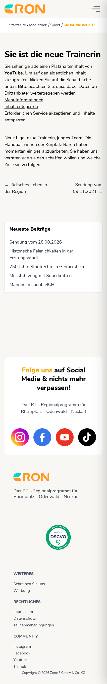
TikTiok (19, 666)
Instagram (22, 646)
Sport (55, 25)
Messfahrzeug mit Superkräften (40, 276)
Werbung (21, 590)
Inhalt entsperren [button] (21, 106)
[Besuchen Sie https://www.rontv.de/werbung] (53, 320)
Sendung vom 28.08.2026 (35, 242)
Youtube (20, 660)
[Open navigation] (96, 9)
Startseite (17, 25)
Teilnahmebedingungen (33, 625)
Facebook (21, 653)
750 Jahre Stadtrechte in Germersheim (47, 267)
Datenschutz (24, 618)
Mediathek (38, 25)
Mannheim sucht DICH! (32, 285)
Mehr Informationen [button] (23, 100)
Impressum (23, 611)
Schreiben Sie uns (29, 584)
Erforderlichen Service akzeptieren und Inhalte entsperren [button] (49, 116)
